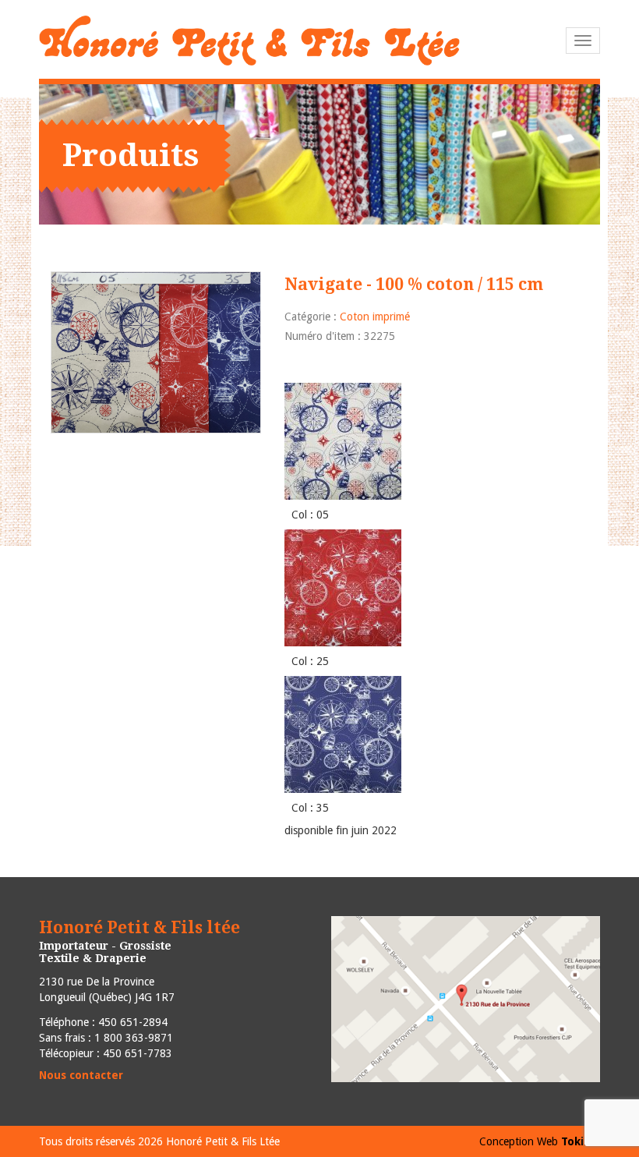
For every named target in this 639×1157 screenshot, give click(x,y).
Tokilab (580, 1141)
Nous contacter (81, 1075)
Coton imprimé (375, 316)
